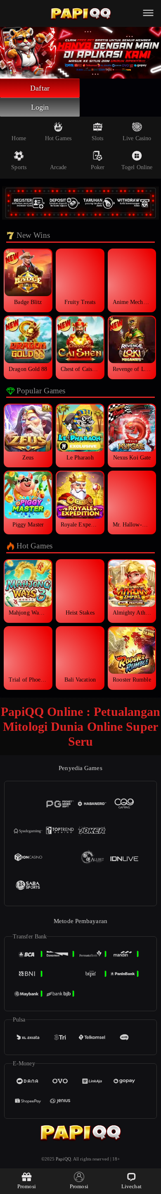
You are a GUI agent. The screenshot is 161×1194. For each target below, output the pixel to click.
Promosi (26, 1186)
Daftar (40, 88)
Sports (18, 167)
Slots (98, 138)
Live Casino (137, 138)
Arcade (58, 167)
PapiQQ (63, 1158)
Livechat (131, 1186)
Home (19, 138)
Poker (98, 167)
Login (40, 107)
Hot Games (58, 138)
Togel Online (136, 167)
